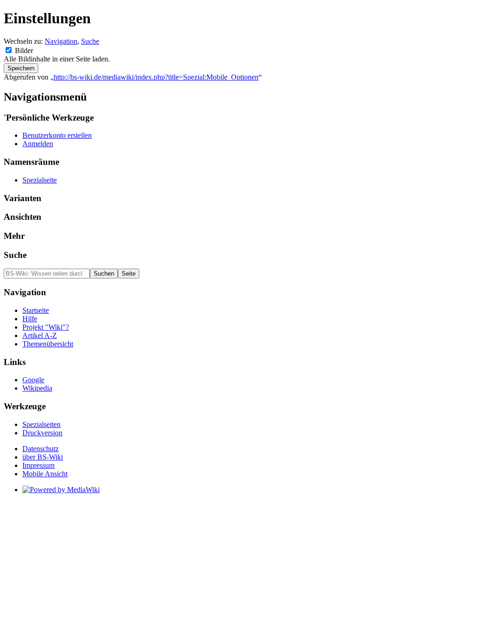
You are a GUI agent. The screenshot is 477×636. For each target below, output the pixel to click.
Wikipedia (37, 388)
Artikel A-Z (39, 335)
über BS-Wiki (42, 457)
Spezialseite (39, 180)
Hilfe (29, 319)
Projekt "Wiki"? (45, 327)
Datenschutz (40, 449)
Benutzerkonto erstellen (57, 135)
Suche (90, 41)
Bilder (24, 50)
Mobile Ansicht (45, 474)
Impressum (38, 465)
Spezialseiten (41, 424)
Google (33, 380)
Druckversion (42, 433)
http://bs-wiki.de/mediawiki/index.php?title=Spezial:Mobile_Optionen (156, 77)
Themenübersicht (47, 344)
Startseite (35, 310)
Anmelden (37, 144)
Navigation (61, 41)
